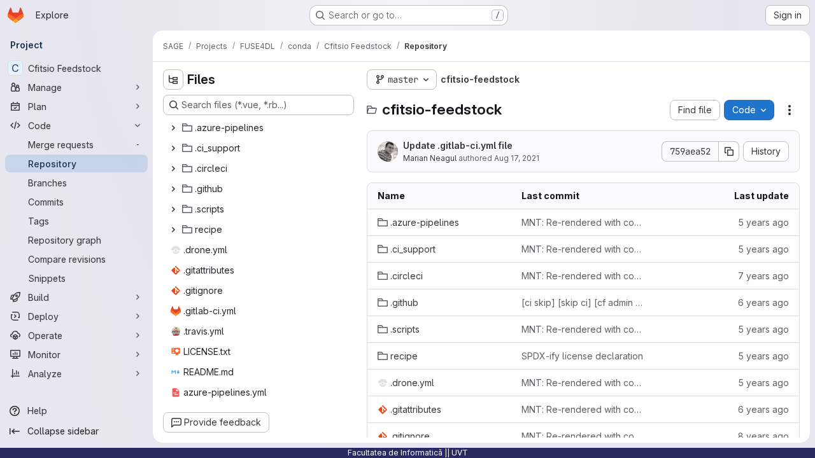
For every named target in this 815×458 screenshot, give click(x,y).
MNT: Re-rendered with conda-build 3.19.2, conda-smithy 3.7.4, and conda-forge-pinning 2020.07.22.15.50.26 (583, 409)
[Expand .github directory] (173, 189)
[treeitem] (260, 128)
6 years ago (763, 302)
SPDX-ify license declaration (582, 355)
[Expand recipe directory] (173, 229)
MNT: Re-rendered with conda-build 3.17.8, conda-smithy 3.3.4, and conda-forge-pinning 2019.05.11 (583, 275)
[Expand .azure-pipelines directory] (173, 127)
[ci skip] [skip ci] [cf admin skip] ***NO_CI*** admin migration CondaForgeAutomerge (583, 302)
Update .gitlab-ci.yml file (458, 145)
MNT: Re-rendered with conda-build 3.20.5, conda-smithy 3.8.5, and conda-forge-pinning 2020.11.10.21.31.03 (583, 222)
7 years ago (763, 275)
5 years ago (763, 222)
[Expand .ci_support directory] (173, 148)
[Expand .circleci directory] (173, 168)
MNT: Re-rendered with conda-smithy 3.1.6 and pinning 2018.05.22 (583, 436)
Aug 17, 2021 (516, 158)
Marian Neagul (430, 158)
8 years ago (763, 436)
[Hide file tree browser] (173, 79)
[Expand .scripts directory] (173, 209)
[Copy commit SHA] (729, 151)
